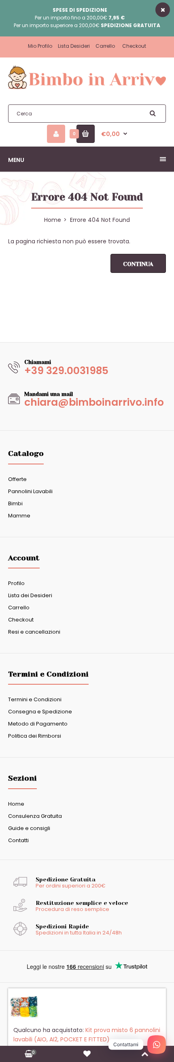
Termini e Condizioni (35, 699)
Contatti (18, 840)
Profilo (16, 583)
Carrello (105, 46)
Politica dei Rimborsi (34, 736)
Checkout (134, 46)
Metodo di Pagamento (38, 724)
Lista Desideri (74, 46)
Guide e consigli (29, 828)
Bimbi (15, 503)
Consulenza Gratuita (35, 816)
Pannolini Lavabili (30, 491)
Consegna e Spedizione (40, 711)
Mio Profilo (40, 46)
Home (16, 804)
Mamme (19, 515)
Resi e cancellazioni (34, 632)
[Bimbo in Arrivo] (87, 89)
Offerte (17, 479)
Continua (138, 264)
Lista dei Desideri (30, 595)
